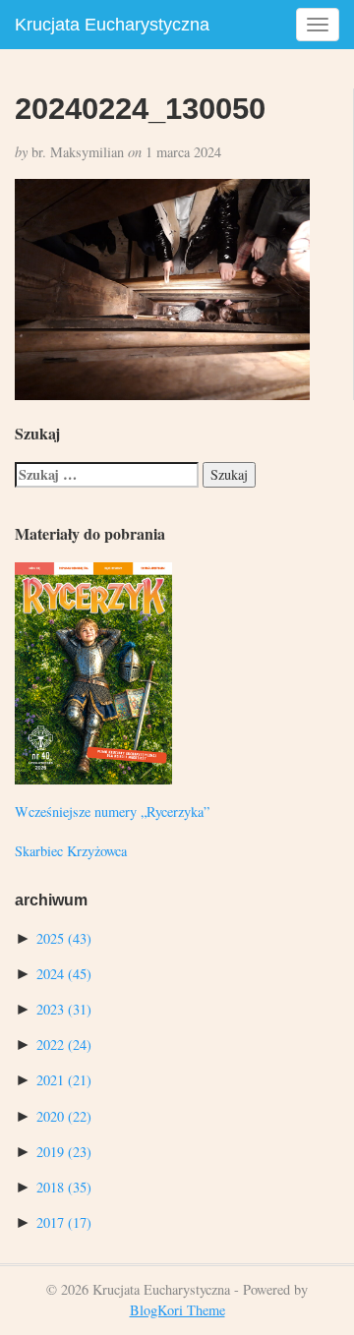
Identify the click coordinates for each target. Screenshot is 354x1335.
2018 (63, 1187)
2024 (63, 973)
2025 (63, 938)
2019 (63, 1151)
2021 (63, 1080)
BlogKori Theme (177, 1310)
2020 (63, 1116)
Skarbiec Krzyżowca (71, 851)
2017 (63, 1222)
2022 (63, 1044)
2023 (63, 1009)
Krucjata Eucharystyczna (112, 24)
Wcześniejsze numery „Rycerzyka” (112, 811)
